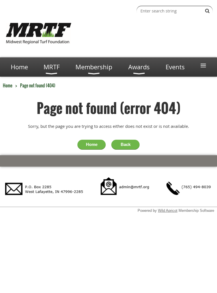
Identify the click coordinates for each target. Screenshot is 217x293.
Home (7, 85)
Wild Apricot (167, 210)
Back (126, 144)
